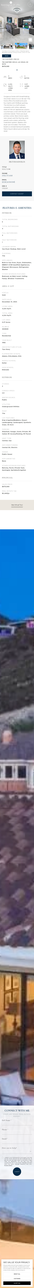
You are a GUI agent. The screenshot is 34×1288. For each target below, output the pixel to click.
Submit (17, 1171)
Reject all (17, 1274)
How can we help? (9, 1148)
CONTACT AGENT (17, 194)
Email (4, 1139)
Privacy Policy (8, 1165)
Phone (4, 1130)
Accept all (17, 1283)
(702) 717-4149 (7, 175)
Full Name (6, 1120)
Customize (17, 1278)
